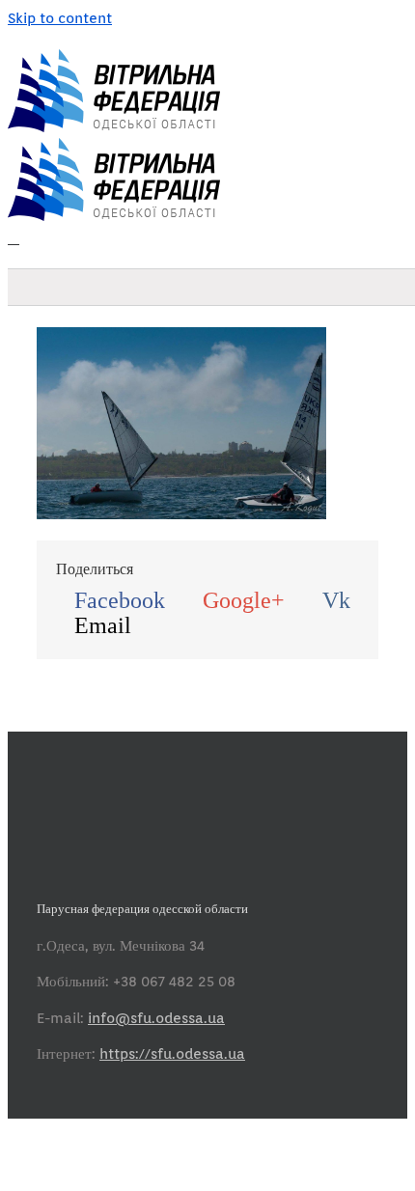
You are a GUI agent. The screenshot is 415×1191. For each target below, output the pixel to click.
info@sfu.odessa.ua (156, 1018)
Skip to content (60, 18)
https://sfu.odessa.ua (172, 1054)
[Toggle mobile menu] (13, 238)
